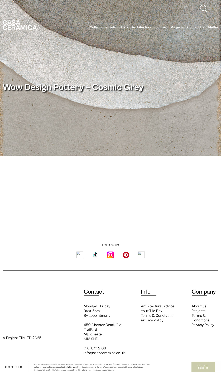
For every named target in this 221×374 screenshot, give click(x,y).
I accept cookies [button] (203, 367)
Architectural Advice (157, 306)
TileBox (213, 27)
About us (199, 306)
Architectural (142, 27)
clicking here (71, 367)
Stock (124, 27)
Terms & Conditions (157, 315)
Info (113, 27)
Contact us (195, 27)
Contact (94, 291)
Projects (177, 27)
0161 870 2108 (95, 348)
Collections (98, 27)
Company (204, 291)
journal (161, 27)
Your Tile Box (151, 311)
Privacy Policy (152, 320)
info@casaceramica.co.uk (104, 353)
